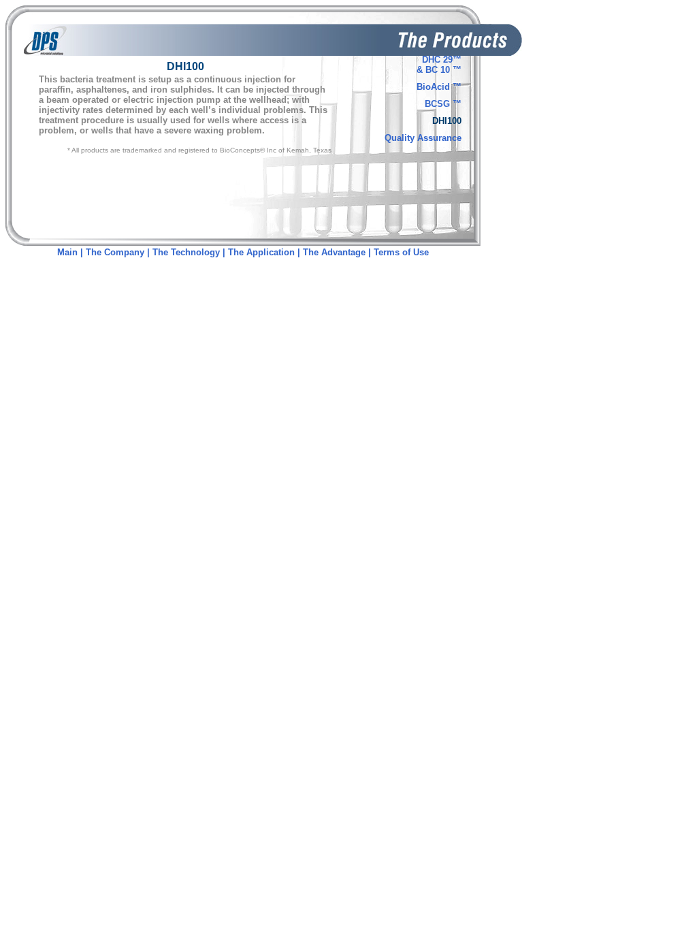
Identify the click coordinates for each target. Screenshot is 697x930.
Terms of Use (401, 252)
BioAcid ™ (439, 87)
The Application (261, 252)
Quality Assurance (423, 138)
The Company (116, 252)
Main (67, 252)
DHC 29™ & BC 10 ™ (439, 64)
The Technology (186, 252)
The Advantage (334, 252)
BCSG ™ (443, 104)
